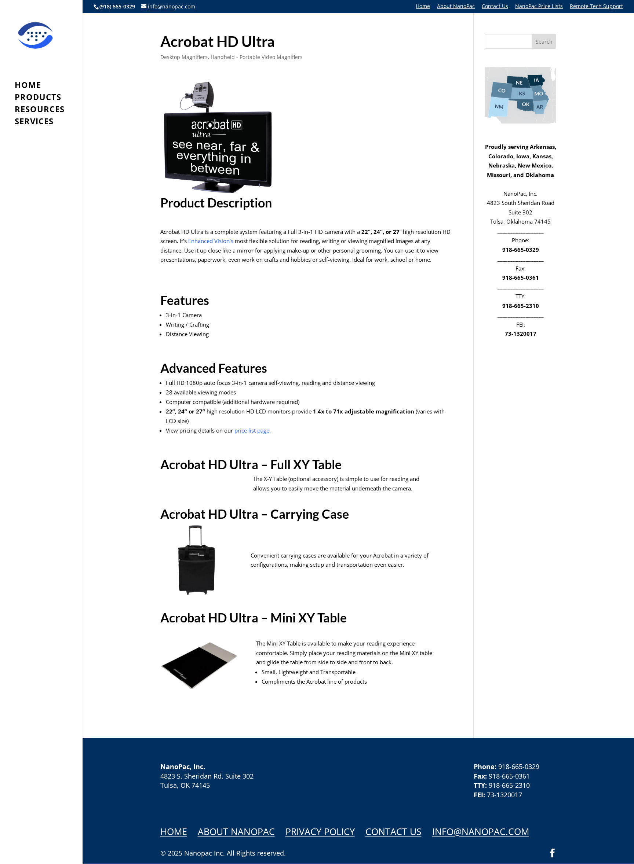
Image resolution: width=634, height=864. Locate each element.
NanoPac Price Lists (539, 7)
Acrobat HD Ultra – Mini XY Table (253, 617)
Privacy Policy (320, 831)
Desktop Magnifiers (184, 57)
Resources (40, 110)
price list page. (252, 430)
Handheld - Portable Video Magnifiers (257, 57)
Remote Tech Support (596, 7)
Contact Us (495, 7)
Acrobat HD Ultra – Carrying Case (254, 513)
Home (423, 7)
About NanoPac (456, 7)
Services (34, 122)
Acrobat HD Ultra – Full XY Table (251, 464)
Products (38, 98)
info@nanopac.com (480, 831)
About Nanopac (236, 831)
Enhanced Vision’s (210, 241)
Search (544, 41)
